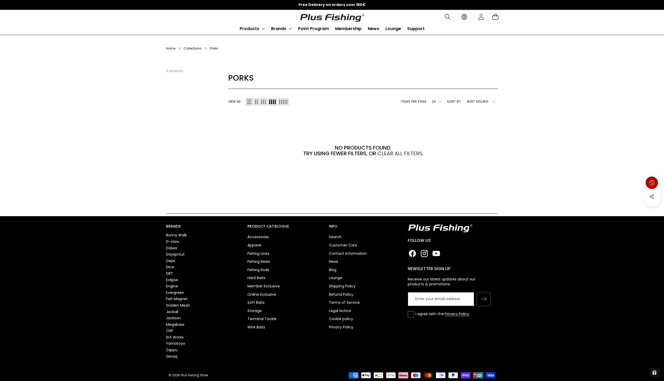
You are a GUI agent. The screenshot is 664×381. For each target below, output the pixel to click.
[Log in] (481, 17)
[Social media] (652, 196)
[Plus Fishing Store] (332, 16)
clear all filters (399, 153)
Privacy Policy (457, 313)
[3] (263, 101)
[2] (256, 101)
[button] (447, 17)
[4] (272, 101)
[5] (283, 101)
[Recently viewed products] (652, 183)
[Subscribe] (484, 299)
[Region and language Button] (464, 17)
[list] (249, 101)
